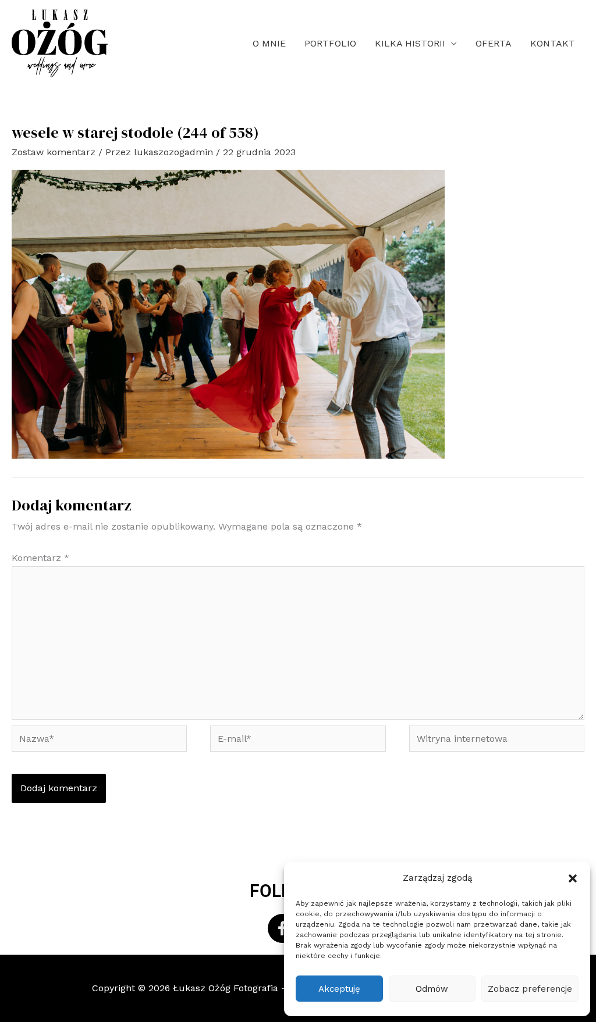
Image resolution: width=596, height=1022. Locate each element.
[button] (573, 878)
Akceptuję (339, 989)
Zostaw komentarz (53, 152)
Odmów (432, 989)
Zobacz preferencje (530, 989)
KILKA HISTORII (410, 43)
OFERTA (494, 43)
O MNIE (269, 43)
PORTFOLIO (330, 43)
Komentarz (40, 557)
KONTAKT (552, 43)
